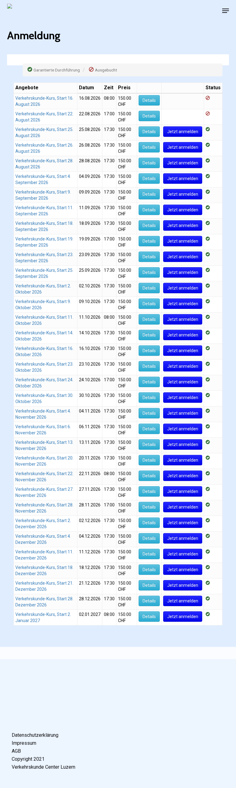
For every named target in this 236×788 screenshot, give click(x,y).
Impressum (24, 743)
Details (149, 100)
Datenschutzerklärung (35, 735)
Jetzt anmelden (182, 131)
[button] (225, 11)
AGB (16, 751)
